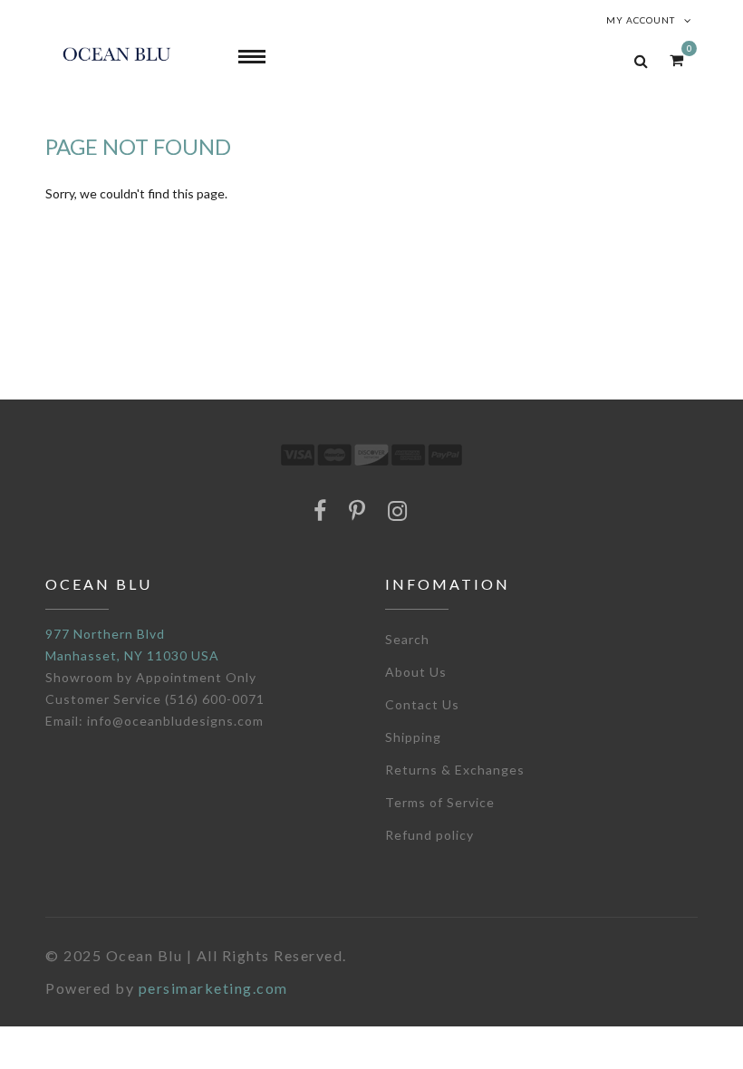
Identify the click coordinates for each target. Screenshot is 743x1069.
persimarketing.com (213, 988)
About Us (416, 671)
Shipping (413, 737)
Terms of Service (440, 802)
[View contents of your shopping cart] (676, 59)
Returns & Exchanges (455, 769)
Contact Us (422, 704)
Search (407, 639)
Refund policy (429, 835)
